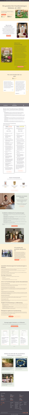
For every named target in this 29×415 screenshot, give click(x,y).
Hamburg (20, 405)
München (20, 408)
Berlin (20, 403)
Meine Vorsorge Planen (14, 326)
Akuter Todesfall (11, 405)
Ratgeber (11, 407)
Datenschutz (25, 404)
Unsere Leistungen (20, 66)
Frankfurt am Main (21, 404)
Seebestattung (16, 407)
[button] (27, 90)
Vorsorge (11, 406)
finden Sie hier (24, 204)
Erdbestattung (16, 405)
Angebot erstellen (23, 259)
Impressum (25, 403)
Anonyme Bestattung (17, 403)
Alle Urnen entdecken (14, 190)
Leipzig (20, 407)
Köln (19, 406)
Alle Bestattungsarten (17, 408)
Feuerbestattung (16, 406)
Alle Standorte (20, 409)
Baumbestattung (16, 404)
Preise (10, 404)
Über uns (11, 403)
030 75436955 (3, 14)
